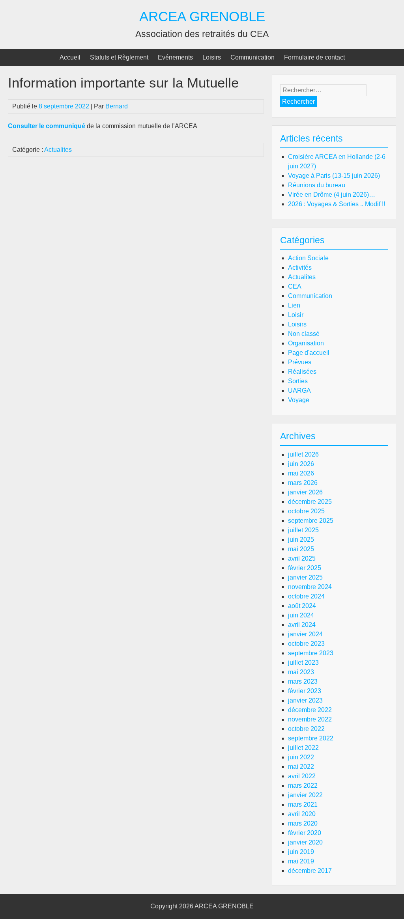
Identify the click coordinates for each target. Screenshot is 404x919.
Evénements (175, 57)
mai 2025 (301, 549)
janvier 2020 (305, 842)
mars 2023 (303, 681)
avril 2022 (302, 776)
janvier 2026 (305, 492)
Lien (294, 305)
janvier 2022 (305, 795)
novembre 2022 (310, 719)
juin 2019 (301, 851)
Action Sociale (308, 258)
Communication (252, 57)
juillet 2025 (303, 530)
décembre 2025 (310, 501)
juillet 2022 (303, 747)
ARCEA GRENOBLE (202, 16)
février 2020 (304, 833)
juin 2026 (301, 463)
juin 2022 (301, 757)
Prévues (299, 362)
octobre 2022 (306, 728)
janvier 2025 (305, 577)
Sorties (298, 381)
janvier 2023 (305, 700)
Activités (300, 267)
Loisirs (211, 57)
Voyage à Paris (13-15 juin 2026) (334, 175)
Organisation (306, 343)
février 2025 (304, 568)
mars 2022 (303, 785)
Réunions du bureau (316, 185)
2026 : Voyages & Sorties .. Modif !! (336, 204)
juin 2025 (301, 539)
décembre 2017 (310, 870)
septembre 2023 (310, 653)
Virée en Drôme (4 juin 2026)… (331, 194)
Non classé (304, 333)
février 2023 (304, 691)
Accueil (70, 57)
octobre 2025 (306, 511)
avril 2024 (302, 624)
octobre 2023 (306, 643)
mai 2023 (301, 672)
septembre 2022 (310, 738)
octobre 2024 (306, 596)
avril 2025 (302, 558)
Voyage (298, 400)
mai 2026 (301, 473)
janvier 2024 (305, 634)
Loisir (295, 314)
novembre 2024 (310, 586)
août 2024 (302, 605)
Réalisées (302, 371)
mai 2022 (301, 766)
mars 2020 (303, 823)
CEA (294, 286)
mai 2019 (301, 861)
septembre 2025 (310, 520)
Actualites (58, 149)
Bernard (116, 106)
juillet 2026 (303, 454)
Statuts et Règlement (119, 57)
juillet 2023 (303, 662)
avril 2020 (302, 814)
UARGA (299, 390)
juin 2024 (301, 615)
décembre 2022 (310, 709)
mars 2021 (303, 804)
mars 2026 (303, 482)
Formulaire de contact (314, 57)
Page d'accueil (308, 352)
